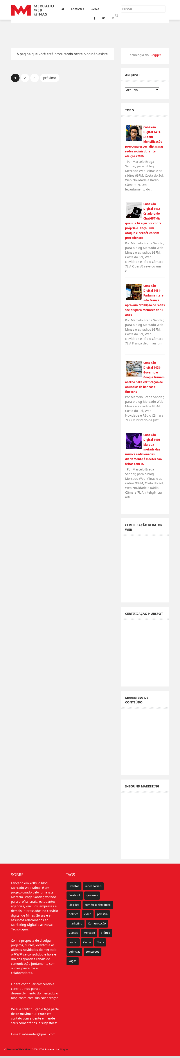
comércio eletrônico (98, 905)
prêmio (105, 933)
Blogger (155, 55)
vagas (72, 961)
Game (87, 942)
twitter (73, 942)
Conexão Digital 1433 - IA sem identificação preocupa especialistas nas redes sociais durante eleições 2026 (144, 141)
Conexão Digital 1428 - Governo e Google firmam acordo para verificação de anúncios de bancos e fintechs (145, 377)
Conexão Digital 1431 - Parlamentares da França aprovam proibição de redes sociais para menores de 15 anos (145, 300)
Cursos (73, 933)
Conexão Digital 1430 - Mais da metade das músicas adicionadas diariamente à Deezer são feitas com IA (143, 449)
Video (87, 914)
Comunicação (97, 923)
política (73, 914)
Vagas (95, 9)
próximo (49, 77)
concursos (92, 952)
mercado (89, 933)
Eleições (74, 905)
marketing (75, 923)
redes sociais (93, 886)
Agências (77, 9)
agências (74, 952)
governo (92, 895)
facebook (75, 895)
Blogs (100, 942)
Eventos (74, 886)
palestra (102, 914)
